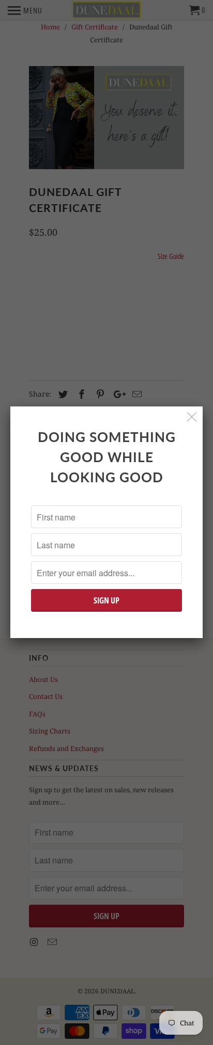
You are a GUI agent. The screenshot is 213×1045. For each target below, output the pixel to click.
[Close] (192, 417)
